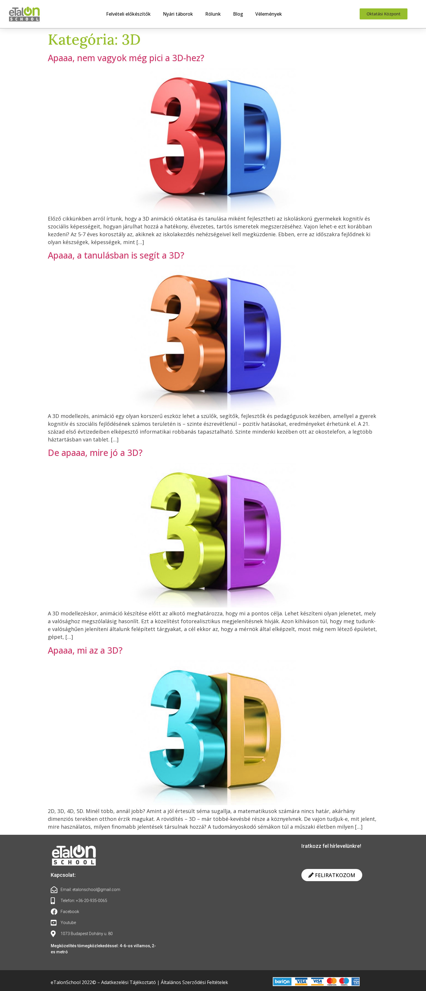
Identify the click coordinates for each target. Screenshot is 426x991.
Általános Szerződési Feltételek (194, 982)
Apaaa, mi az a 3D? (85, 650)
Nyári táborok (178, 14)
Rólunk (213, 14)
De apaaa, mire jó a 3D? (95, 453)
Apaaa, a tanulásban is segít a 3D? (116, 255)
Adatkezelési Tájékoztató (129, 982)
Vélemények (268, 14)
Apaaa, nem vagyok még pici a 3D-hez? (126, 58)
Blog (238, 14)
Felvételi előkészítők (128, 14)
